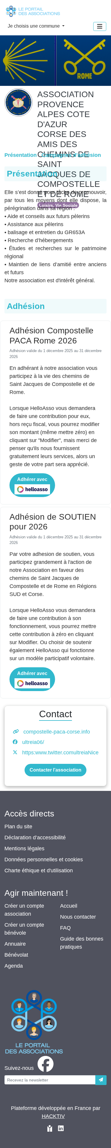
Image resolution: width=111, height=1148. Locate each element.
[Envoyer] (101, 1080)
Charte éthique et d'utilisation (38, 870)
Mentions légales (24, 848)
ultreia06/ (33, 742)
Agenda (13, 966)
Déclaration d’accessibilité (35, 837)
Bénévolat (16, 955)
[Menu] (99, 26)
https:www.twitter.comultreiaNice (60, 753)
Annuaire (15, 944)
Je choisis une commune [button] (34, 26)
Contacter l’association (55, 769)
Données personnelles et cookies (43, 859)
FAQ (65, 928)
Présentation (20, 155)
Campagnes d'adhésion (71, 155)
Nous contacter (78, 917)
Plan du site (18, 827)
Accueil (68, 906)
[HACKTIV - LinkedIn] (61, 1129)
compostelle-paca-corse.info (56, 732)
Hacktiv (53, 1116)
